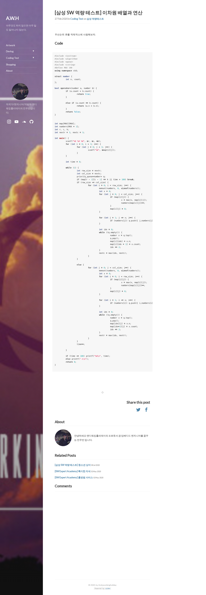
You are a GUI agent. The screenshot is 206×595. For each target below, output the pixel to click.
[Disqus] (102, 530)
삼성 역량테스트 (95, 18)
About (9, 70)
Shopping (11, 64)
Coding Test (76, 18)
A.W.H (12, 18)
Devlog (10, 51)
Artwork (10, 45)
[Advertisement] (175, 66)
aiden (107, 589)
